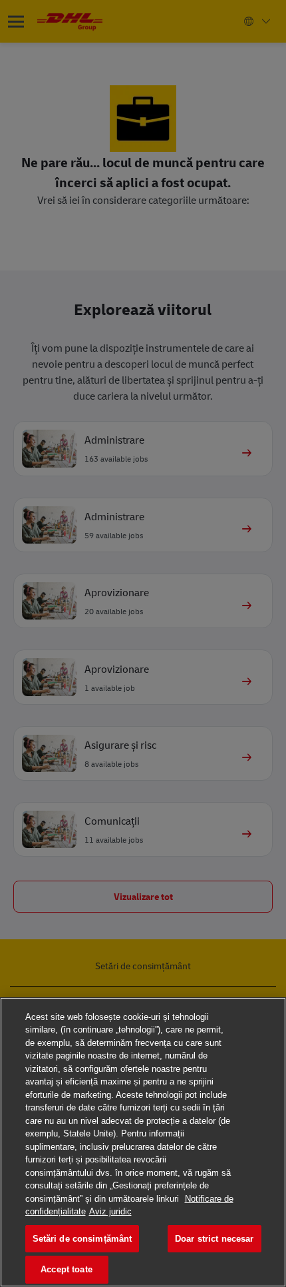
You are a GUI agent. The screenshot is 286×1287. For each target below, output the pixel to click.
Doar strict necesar (214, 1239)
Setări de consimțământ (82, 1239)
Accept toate (66, 1269)
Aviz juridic (110, 1211)
